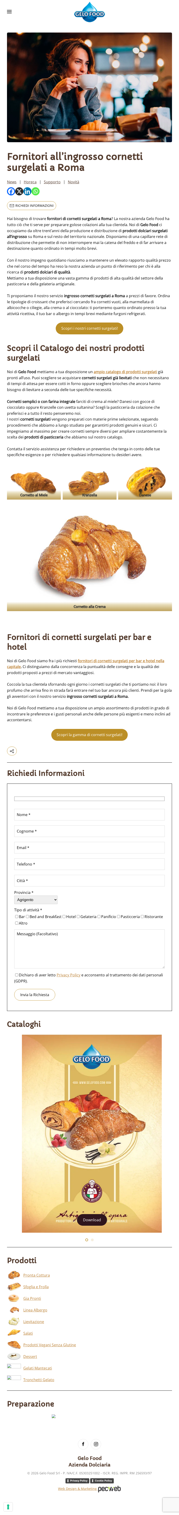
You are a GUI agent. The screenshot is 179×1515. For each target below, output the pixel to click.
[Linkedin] (27, 191)
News (12, 181)
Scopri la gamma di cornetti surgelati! (89, 734)
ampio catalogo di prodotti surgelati (125, 371)
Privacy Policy (68, 975)
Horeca (30, 181)
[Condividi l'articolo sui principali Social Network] (12, 751)
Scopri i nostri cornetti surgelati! (89, 328)
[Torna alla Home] (89, 11)
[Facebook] (11, 191)
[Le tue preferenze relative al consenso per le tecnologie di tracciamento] (8, 1506)
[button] (9, 11)
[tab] (86, 1239)
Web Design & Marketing (78, 1488)
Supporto (52, 181)
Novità (73, 181)
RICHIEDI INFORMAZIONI (34, 205)
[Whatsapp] (35, 191)
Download (90, 1219)
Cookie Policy (103, 1480)
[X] (19, 191)
